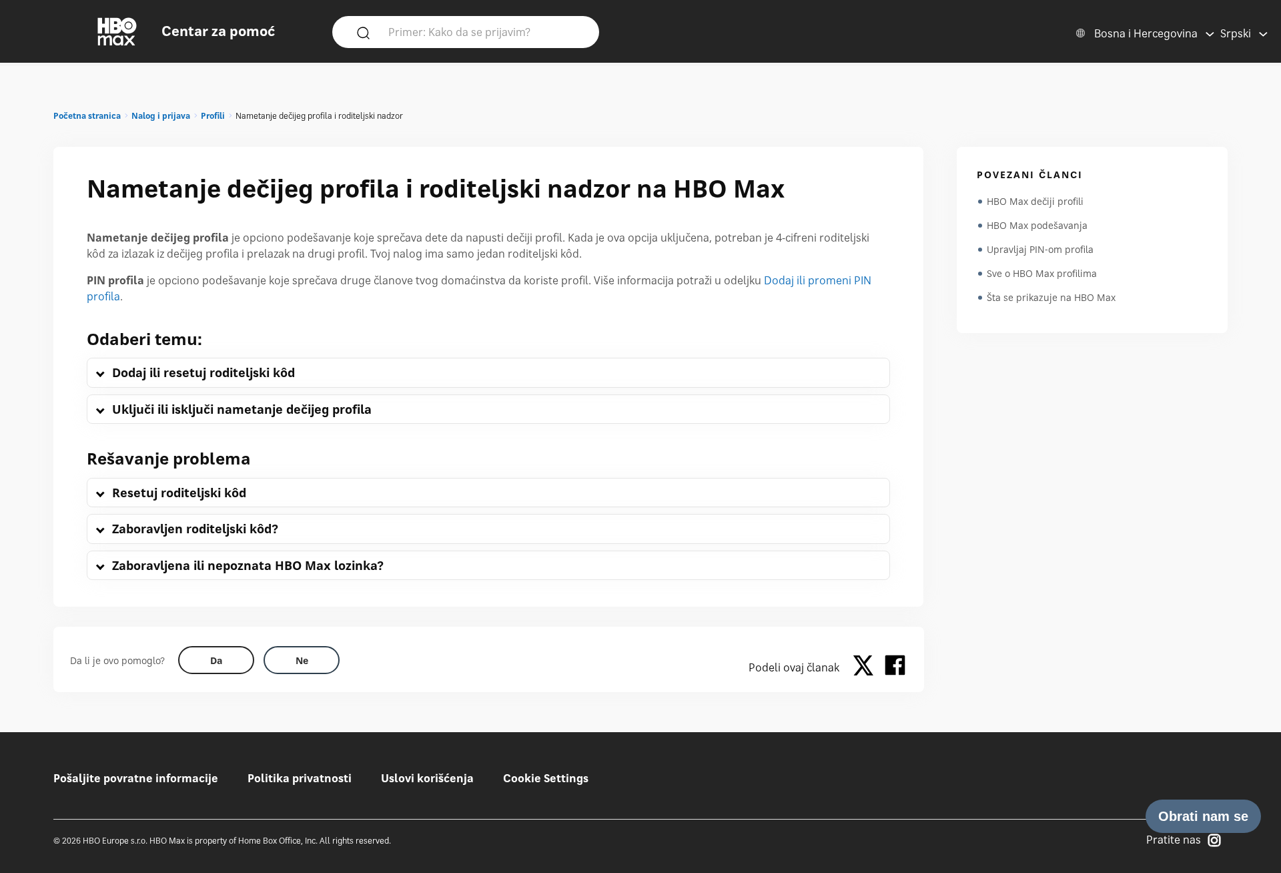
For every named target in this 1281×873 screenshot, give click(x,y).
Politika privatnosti (300, 778)
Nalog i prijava (160, 115)
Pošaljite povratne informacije (135, 778)
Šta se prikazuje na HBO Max (1051, 297)
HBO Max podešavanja (1037, 225)
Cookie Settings (545, 778)
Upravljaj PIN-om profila (1040, 249)
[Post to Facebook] (895, 667)
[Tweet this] (866, 667)
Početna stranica (87, 115)
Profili (213, 115)
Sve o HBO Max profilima (1042, 273)
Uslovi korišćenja (427, 778)
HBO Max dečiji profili (1035, 201)
